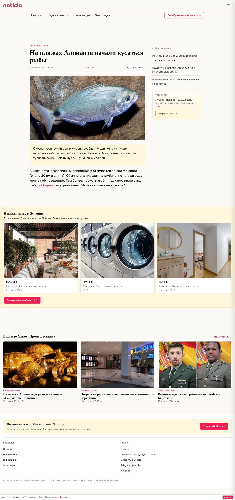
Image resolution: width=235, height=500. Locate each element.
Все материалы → (222, 336)
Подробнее (64, 497)
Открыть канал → (168, 113)
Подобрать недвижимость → (184, 15)
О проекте (126, 449)
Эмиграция (102, 15)
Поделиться (136, 67)
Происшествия (39, 45)
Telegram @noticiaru (131, 465)
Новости (37, 15)
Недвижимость (58, 15)
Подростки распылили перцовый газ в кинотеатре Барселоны (117, 396)
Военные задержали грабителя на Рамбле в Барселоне (189, 396)
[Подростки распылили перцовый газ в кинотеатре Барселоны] (117, 364)
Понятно (228, 497)
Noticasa (125, 470)
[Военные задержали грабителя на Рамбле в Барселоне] (195, 364)
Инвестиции (81, 15)
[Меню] (228, 5)
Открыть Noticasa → (214, 426)
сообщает (45, 185)
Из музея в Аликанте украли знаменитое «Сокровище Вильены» (32, 396)
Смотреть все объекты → (22, 300)
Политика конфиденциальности (138, 454)
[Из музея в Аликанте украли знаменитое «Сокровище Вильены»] (40, 364)
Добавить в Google (131, 459)
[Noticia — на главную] (12, 5)
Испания (90, 67)
